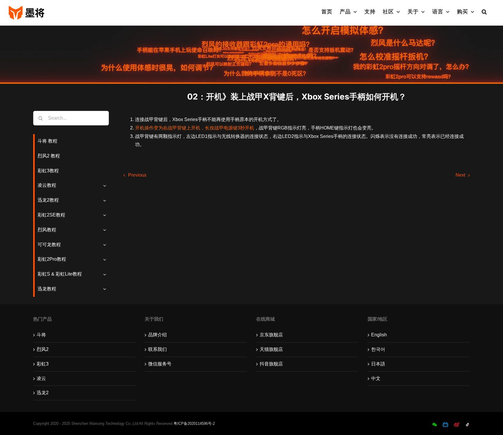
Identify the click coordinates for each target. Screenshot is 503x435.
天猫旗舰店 (271, 349)
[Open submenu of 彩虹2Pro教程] (106, 259)
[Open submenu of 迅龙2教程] (106, 200)
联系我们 (157, 349)
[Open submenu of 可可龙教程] (106, 245)
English (379, 334)
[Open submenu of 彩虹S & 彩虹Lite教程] (106, 274)
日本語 (378, 363)
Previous (137, 175)
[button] (484, 11)
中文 (375, 378)
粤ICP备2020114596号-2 (194, 423)
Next (460, 175)
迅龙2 (43, 392)
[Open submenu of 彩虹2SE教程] (106, 215)
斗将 (41, 334)
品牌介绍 (157, 334)
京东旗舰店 (271, 334)
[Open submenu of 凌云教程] (106, 185)
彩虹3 (43, 363)
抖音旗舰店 (271, 363)
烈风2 (43, 349)
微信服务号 (159, 363)
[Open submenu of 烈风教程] (106, 230)
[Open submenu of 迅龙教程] (106, 289)
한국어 (378, 349)
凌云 (41, 378)
